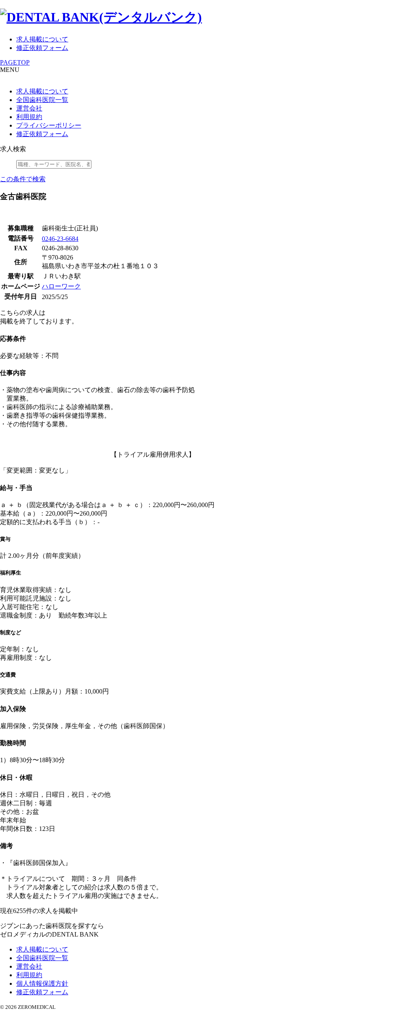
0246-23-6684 (60, 238)
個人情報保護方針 (42, 983)
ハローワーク (61, 286)
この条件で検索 (23, 179)
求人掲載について (42, 39)
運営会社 (29, 108)
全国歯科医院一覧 (42, 99)
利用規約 (29, 116)
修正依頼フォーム (42, 47)
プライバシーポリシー (48, 125)
